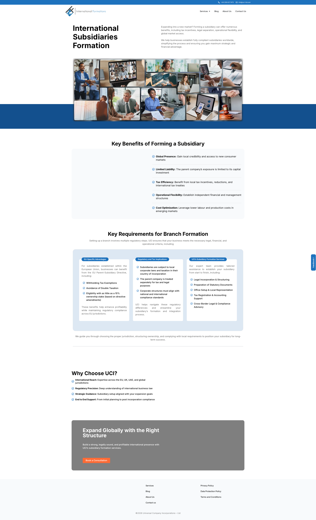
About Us (150, 497)
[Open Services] (209, 11)
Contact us (151, 502)
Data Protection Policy (211, 491)
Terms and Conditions (211, 497)
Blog (148, 491)
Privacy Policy (207, 485)
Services (150, 485)
